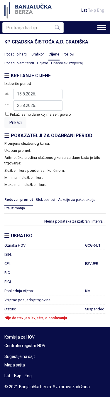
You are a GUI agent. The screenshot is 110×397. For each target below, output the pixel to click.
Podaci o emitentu (19, 63)
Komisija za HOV (19, 337)
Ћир (92, 10)
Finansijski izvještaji (67, 63)
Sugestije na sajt (19, 356)
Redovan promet (18, 200)
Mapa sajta (14, 365)
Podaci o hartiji (16, 54)
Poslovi (68, 54)
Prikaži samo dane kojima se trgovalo (40, 114)
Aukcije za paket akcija (76, 200)
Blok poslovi (45, 200)
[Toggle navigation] (102, 27)
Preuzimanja (14, 208)
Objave (42, 63)
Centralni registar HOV (24, 345)
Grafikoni (38, 54)
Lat (84, 10)
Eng (100, 10)
